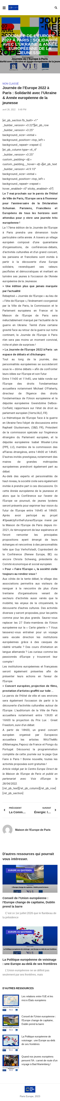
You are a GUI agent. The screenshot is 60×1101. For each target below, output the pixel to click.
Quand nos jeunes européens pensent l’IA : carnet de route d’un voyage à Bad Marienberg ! (40, 1060)
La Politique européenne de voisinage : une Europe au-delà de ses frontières (38, 1040)
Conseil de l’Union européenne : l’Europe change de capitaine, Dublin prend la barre (28, 902)
